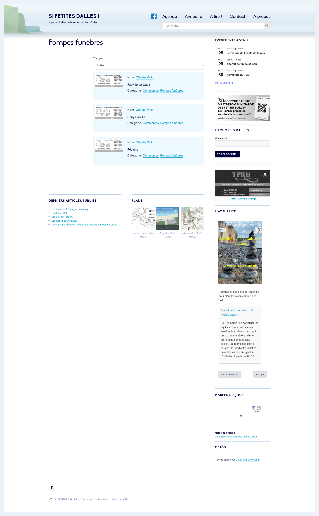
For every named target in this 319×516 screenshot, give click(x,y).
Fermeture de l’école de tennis (246, 53)
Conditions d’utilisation (94, 499)
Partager (260, 374)
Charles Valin (145, 77)
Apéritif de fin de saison (242, 64)
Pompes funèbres (171, 90)
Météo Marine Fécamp (248, 459)
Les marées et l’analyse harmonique (71, 209)
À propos (261, 16)
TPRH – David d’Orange (242, 198)
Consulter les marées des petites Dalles (236, 436)
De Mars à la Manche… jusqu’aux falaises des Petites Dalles (84, 224)
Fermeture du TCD (238, 75)
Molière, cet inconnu (62, 216)
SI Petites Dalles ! (74, 16)
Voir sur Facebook (230, 374)
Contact (238, 16)
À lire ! (216, 16)
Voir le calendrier (224, 82)
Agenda (169, 16)
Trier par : (98, 58)
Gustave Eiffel (59, 213)
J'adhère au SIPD (118, 499)
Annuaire (193, 16)
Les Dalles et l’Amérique (65, 220)
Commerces (151, 90)
